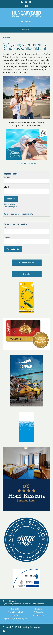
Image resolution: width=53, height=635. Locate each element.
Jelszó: (6, 187)
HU (21, 2)
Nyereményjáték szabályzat (15, 618)
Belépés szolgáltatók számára (18, 214)
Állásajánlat (38, 612)
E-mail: (7, 177)
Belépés (11, 198)
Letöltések (15, 615)
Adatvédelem (38, 615)
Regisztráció (9, 204)
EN (26, 2)
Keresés (25, 29)
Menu (28, 21)
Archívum (10, 601)
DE (30, 2)
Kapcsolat (15, 609)
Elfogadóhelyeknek (15, 612)
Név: (5, 227)
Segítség (38, 609)
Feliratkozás (13, 249)
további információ (26, 163)
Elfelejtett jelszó (11, 206)
